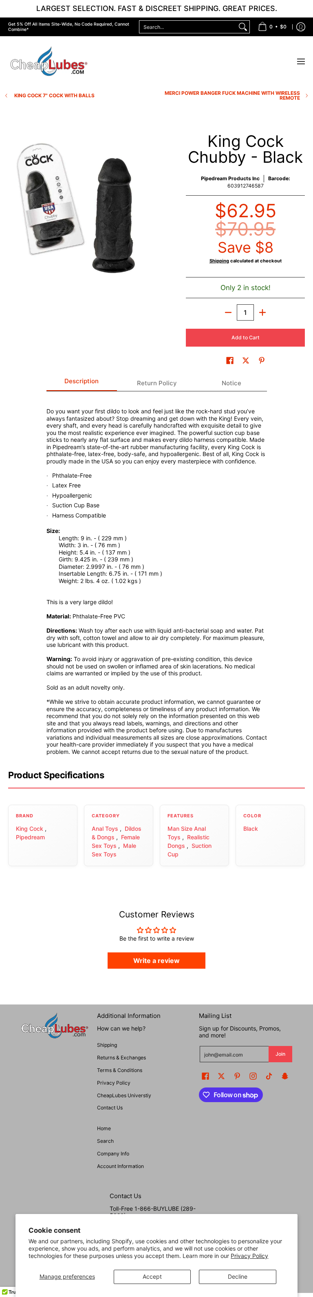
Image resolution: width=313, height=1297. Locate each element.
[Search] (242, 27)
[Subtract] (228, 312)
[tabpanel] (156, 576)
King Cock (29, 828)
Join (280, 1054)
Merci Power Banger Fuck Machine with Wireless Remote (232, 95)
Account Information (120, 1166)
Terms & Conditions (119, 1070)
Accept (152, 1276)
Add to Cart (245, 337)
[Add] (262, 312)
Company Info (113, 1154)
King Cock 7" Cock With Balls (54, 95)
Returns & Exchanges (121, 1058)
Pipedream (30, 837)
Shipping (219, 261)
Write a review (156, 960)
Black (250, 828)
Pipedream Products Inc (230, 178)
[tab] (81, 383)
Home (104, 1128)
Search (105, 1141)
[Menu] (300, 61)
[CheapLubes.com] (49, 61)
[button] (230, 360)
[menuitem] (272, 26)
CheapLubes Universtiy (124, 1095)
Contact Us (110, 1108)
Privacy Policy (249, 1255)
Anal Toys (105, 828)
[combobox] (187, 27)
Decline (237, 1276)
